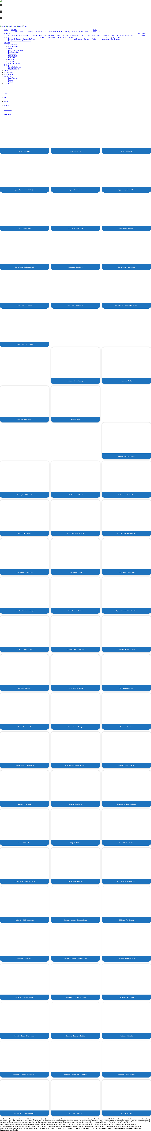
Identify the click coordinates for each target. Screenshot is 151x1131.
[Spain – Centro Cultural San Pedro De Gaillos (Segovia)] (126, 476)
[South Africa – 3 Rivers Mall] (126, 210)
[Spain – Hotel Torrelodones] (126, 553)
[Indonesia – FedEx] (126, 362)
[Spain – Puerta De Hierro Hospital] (126, 592)
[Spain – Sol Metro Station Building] (24, 631)
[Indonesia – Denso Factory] (75, 362)
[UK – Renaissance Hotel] (126, 669)
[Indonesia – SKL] (75, 401)
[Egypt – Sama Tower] (75, 171)
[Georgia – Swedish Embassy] (126, 437)
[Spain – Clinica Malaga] (24, 515)
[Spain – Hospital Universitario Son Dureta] (24, 553)
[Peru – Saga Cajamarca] (75, 1095)
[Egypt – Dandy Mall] (75, 132)
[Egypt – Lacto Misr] (126, 132)
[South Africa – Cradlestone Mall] (24, 248)
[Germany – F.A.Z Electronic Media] (24, 476)
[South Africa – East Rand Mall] (75, 248)
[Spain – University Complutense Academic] (75, 631)
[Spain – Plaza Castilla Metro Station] (75, 592)
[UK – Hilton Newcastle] (24, 669)
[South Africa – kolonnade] (24, 287)
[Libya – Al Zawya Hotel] (24, 210)
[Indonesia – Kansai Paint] (24, 401)
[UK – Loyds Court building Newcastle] (75, 669)
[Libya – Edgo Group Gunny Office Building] (75, 210)
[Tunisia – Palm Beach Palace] (24, 326)
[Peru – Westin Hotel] (126, 1095)
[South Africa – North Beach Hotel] (75, 287)
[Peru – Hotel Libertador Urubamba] (24, 1095)
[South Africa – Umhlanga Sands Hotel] (126, 287)
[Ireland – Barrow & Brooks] (75, 476)
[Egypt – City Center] (24, 132)
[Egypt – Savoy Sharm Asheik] (126, 171)
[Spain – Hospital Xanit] (75, 553)
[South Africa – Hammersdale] (126, 248)
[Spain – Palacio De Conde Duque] (24, 592)
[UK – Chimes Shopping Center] (126, 631)
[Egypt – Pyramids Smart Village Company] (24, 171)
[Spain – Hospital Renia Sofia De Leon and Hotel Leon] (126, 515)
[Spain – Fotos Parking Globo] (75, 515)
